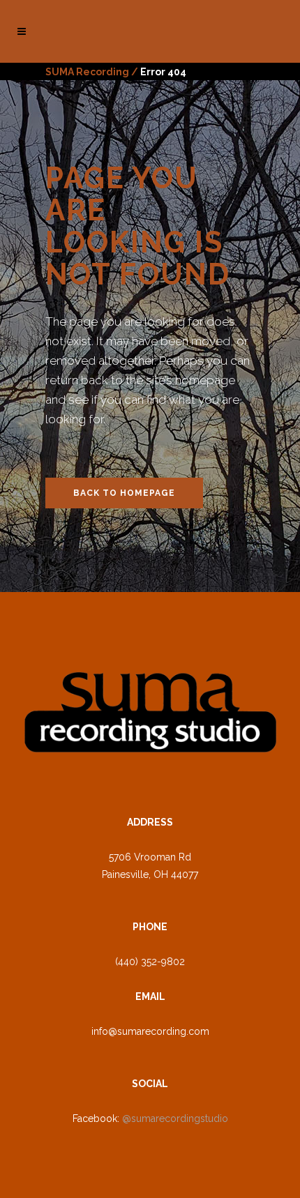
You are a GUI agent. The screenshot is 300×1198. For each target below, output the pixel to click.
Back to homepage (124, 493)
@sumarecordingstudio (175, 1118)
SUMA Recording (87, 71)
